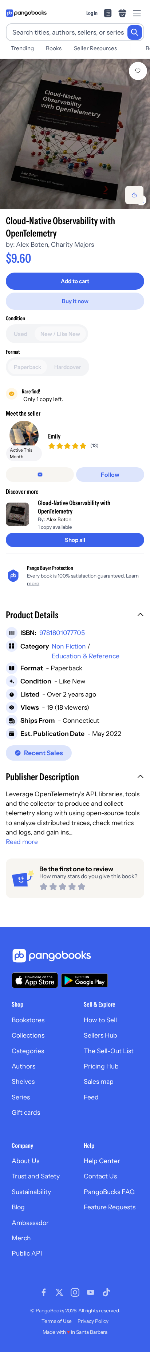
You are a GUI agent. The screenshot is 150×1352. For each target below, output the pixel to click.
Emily (54, 436)
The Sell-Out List (109, 1051)
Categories (28, 1051)
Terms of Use (57, 1321)
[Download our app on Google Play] (84, 980)
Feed (91, 1097)
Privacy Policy (93, 1321)
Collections (28, 1035)
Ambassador (30, 1222)
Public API (27, 1253)
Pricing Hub (101, 1066)
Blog (18, 1207)
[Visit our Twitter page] (59, 1292)
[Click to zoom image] (75, 134)
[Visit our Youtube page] (90, 1292)
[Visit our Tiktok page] (106, 1292)
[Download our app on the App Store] (35, 980)
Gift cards (26, 1112)
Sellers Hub (100, 1035)
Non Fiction (69, 646)
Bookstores (28, 1020)
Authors (23, 1066)
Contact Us (100, 1176)
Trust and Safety (36, 1176)
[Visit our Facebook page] (43, 1292)
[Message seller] (40, 474)
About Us (25, 1161)
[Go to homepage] (26, 13)
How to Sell (100, 1020)
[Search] (134, 32)
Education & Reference (85, 656)
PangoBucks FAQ (109, 1192)
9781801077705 (62, 633)
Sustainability (31, 1192)
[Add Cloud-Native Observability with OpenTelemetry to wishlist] (138, 71)
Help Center (102, 1161)
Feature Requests (109, 1207)
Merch (21, 1238)
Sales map (99, 1081)
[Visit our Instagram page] (75, 1292)
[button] (75, 615)
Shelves (23, 1081)
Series (21, 1097)
